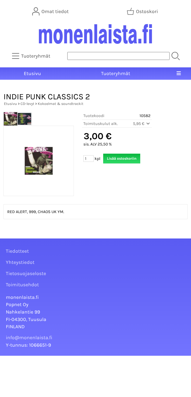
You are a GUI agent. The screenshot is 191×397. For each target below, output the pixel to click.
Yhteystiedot (20, 262)
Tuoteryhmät (115, 73)
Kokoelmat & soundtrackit (60, 103)
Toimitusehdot (22, 284)
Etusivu (32, 73)
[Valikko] (179, 73)
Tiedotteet (17, 251)
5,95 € (139, 123)
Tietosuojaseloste (26, 273)
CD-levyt (27, 103)
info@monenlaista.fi (29, 337)
